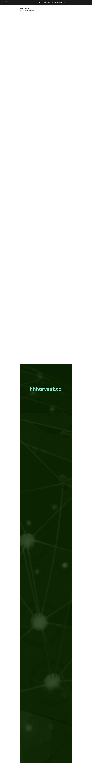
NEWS (64, 2)
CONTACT (56, 2)
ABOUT (40, 2)
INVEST (45, 2)
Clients (33, 10)
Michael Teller (24, 10)
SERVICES (50, 2)
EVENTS (60, 2)
